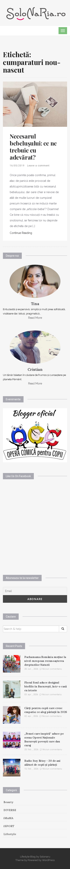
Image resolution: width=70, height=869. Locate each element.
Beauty (8, 802)
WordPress (48, 860)
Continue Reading (21, 232)
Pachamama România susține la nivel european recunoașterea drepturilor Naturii (45, 661)
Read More (35, 317)
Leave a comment (38, 165)
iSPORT (9, 826)
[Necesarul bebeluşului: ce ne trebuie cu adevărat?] (35, 104)
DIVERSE (10, 810)
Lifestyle (10, 834)
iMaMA (8, 818)
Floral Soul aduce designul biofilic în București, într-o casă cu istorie (45, 686)
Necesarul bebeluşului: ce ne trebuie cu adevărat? (33, 146)
